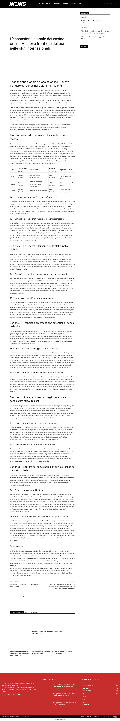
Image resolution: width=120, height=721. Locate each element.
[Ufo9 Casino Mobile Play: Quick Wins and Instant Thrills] (42, 623)
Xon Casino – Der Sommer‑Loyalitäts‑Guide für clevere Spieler (24, 585)
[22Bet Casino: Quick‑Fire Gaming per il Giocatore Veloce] (42, 643)
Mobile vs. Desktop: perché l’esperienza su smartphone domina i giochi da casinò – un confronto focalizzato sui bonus (62, 586)
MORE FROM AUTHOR (31, 612)
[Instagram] (104, 4)
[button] (116, 4)
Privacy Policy (96, 716)
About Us (81, 716)
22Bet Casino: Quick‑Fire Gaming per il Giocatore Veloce (95, 38)
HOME (41, 4)
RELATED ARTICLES (17, 612)
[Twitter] (110, 4)
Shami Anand (15, 52)
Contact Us (76, 4)
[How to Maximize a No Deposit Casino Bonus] (65, 643)
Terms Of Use (105, 716)
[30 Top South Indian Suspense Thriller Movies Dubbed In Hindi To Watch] (46, 696)
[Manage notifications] (115, 716)
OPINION (66, 4)
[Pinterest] (107, 4)
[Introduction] (65, 623)
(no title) (83, 17)
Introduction (58, 631)
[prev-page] (11, 659)
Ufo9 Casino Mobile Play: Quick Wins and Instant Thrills (95, 22)
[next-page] (14, 659)
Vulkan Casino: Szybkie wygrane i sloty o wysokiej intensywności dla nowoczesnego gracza (19, 653)
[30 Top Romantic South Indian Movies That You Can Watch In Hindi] (46, 705)
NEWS (48, 4)
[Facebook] (101, 4)
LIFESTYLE (56, 4)
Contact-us (88, 716)
